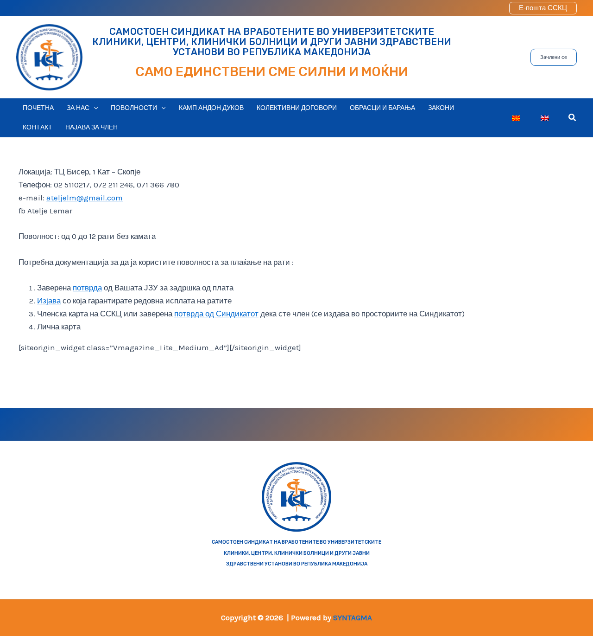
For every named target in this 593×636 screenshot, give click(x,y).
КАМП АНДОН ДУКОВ (211, 108)
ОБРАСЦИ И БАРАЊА (382, 108)
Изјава (49, 300)
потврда (87, 287)
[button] (543, 8)
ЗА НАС (78, 108)
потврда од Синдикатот (216, 313)
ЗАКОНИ (441, 108)
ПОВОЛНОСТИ (134, 108)
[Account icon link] (496, 8)
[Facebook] (151, 425)
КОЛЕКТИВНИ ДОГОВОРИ (297, 108)
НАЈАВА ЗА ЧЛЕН (91, 127)
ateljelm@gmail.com (84, 197)
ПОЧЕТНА (38, 108)
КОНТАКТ (37, 127)
